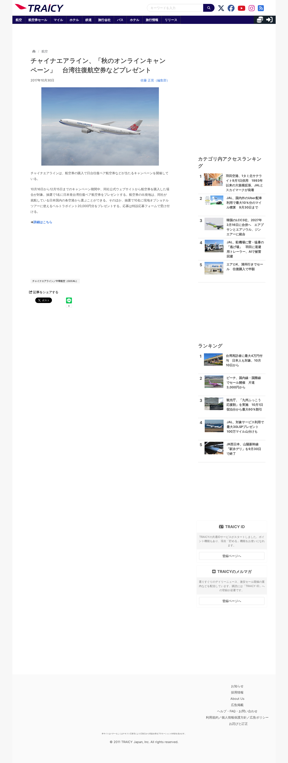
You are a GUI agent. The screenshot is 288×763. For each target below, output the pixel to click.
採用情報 (237, 692)
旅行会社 (104, 20)
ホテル (74, 20)
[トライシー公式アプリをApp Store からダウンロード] (37, 707)
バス (120, 20)
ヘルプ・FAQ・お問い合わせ (237, 711)
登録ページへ (231, 556)
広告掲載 (237, 705)
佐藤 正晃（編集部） (155, 80)
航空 (19, 20)
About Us (237, 699)
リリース (171, 20)
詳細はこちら (43, 222)
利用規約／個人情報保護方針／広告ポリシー (237, 717)
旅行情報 (152, 20)
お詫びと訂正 (238, 724)
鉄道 (88, 20)
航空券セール (37, 20)
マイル (58, 20)
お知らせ (237, 686)
